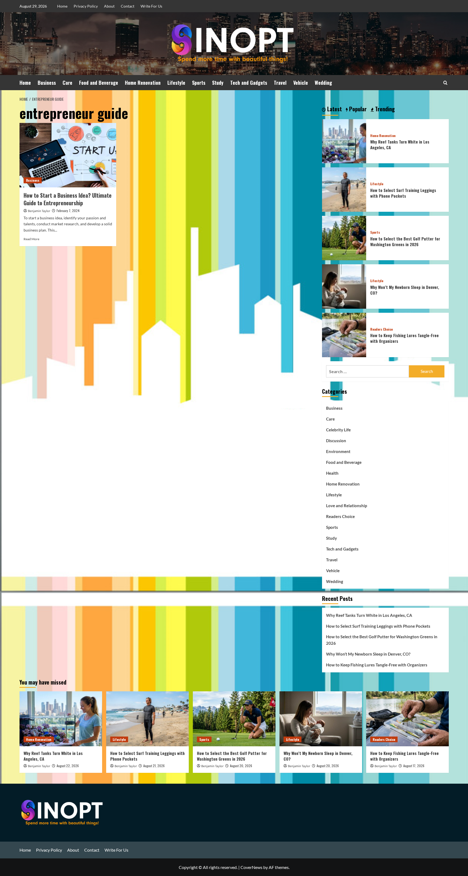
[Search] (445, 82)
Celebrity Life (338, 429)
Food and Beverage (98, 82)
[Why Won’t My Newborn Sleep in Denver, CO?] (344, 285)
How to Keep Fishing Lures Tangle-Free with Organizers (404, 338)
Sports (198, 82)
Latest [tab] (334, 109)
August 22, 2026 (68, 765)
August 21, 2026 (154, 765)
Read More (31, 239)
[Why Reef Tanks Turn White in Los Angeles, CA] (344, 140)
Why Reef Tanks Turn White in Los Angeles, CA (399, 144)
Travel (280, 82)
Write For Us (151, 6)
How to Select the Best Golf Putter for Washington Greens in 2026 (405, 241)
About (109, 6)
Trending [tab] (384, 109)
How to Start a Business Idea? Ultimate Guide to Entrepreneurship (68, 199)
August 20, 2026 (241, 765)
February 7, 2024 (68, 210)
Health (332, 473)
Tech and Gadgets (248, 82)
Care (67, 82)
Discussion (336, 440)
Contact (127, 6)
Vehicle (300, 82)
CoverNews (251, 867)
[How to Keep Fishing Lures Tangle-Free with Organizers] (344, 334)
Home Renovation (143, 82)
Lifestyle (176, 82)
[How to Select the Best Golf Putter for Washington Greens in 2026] (344, 237)
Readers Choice (381, 329)
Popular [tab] (357, 109)
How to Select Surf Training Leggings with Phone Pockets (403, 193)
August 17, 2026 (413, 765)
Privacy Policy (86, 6)
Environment (338, 451)
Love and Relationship (346, 505)
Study (217, 82)
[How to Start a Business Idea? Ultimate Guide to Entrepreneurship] (68, 155)
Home (62, 6)
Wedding (323, 82)
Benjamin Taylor (39, 211)
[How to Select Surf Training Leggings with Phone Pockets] (344, 188)
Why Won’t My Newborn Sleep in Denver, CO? (404, 290)
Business (47, 82)
